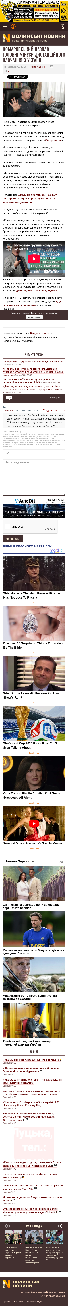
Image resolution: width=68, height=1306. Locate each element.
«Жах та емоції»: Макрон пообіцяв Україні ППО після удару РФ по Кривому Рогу (31, 1103)
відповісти (51, 410)
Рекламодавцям (34, 1301)
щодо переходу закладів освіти (33, 303)
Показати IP (8, 410)
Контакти (18, 1301)
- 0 (64, 410)
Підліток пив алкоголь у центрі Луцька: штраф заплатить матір (30, 1175)
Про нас (7, 1301)
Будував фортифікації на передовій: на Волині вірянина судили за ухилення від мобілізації (30, 1210)
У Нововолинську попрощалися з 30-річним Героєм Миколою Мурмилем (13, 1252)
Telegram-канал (39, 333)
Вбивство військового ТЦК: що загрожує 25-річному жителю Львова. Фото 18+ (33, 1187)
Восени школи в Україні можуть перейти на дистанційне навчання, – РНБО (28, 380)
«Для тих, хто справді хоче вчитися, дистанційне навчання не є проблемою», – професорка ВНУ (31, 387)
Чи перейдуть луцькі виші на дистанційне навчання (33, 361)
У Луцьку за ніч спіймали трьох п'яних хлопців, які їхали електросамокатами (32, 1081)
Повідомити (34, 317)
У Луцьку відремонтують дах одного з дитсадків (31, 1059)
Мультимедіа (34, 1226)
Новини (34, 1052)
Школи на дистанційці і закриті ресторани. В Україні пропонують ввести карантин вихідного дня (30, 198)
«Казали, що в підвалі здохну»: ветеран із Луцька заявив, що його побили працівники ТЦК (32, 1163)
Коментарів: (38, 66)
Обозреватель (53, 140)
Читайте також (34, 355)
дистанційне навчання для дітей (36, 290)
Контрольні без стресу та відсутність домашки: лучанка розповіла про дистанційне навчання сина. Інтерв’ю (33, 372)
